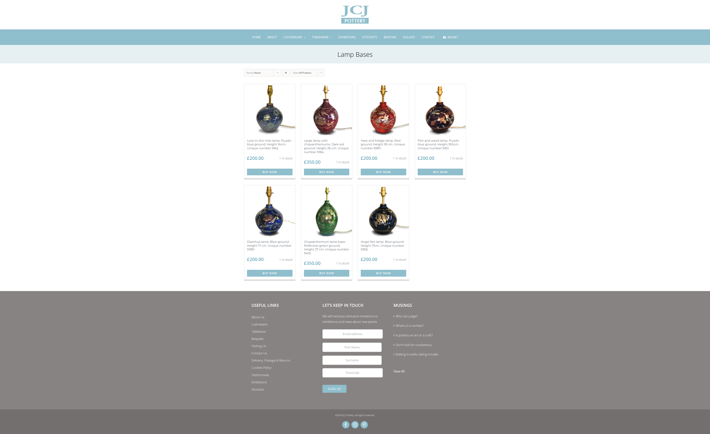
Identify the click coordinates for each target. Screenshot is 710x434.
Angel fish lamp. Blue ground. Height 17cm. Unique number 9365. (382, 245)
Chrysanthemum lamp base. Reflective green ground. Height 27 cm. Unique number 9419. (326, 247)
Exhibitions (259, 382)
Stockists (257, 389)
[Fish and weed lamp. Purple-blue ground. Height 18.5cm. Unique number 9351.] (440, 109)
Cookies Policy (261, 367)
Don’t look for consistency (414, 345)
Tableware (258, 331)
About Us (257, 317)
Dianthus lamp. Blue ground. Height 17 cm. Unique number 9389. (269, 245)
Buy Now (269, 172)
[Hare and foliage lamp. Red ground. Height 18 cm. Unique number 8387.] (383, 109)
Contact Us (259, 353)
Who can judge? (407, 316)
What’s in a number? (410, 325)
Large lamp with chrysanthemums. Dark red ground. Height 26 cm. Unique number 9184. (326, 146)
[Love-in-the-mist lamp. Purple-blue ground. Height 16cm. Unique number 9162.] (269, 109)
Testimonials (260, 375)
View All (399, 371)
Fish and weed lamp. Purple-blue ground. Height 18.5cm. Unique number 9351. (439, 144)
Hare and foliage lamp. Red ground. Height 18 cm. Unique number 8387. (383, 144)
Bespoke (257, 339)
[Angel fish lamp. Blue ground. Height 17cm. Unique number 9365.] (383, 210)
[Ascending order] (285, 73)
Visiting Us (258, 346)
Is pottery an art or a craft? (414, 335)
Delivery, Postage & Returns (270, 360)
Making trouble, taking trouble (417, 354)
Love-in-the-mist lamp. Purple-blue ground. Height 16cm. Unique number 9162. (269, 144)
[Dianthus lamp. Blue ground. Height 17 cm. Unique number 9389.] (269, 210)
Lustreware (259, 324)
